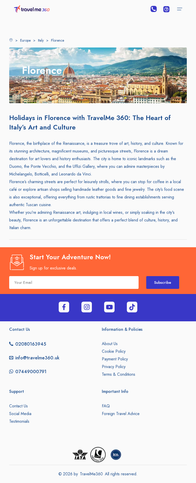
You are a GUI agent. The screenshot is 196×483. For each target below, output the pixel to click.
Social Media (20, 414)
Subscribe (162, 282)
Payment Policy (115, 359)
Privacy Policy (114, 367)
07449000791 (30, 371)
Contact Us (18, 406)
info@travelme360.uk (37, 358)
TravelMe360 (91, 474)
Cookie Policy (114, 351)
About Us (110, 344)
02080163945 (30, 344)
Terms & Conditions (118, 374)
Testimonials (19, 421)
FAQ (106, 406)
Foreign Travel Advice (121, 414)
